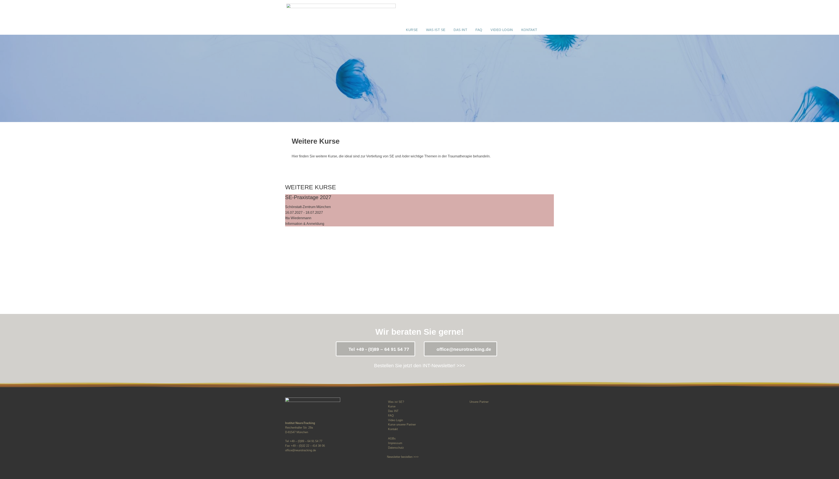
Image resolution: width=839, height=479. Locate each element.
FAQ (478, 30)
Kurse (412, 30)
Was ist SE (435, 30)
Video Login (502, 30)
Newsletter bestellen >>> (403, 456)
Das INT (460, 30)
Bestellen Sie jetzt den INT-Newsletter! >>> (419, 365)
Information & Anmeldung (304, 224)
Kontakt (529, 30)
